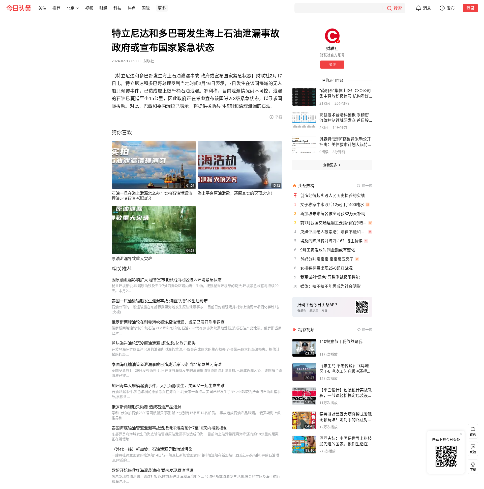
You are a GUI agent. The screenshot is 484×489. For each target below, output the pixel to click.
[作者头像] (332, 35)
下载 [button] (472, 465)
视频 (89, 8)
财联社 (148, 61)
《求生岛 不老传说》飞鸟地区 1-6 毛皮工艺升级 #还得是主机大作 (345, 368)
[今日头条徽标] (18, 8)
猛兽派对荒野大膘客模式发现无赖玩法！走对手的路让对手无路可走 (345, 416)
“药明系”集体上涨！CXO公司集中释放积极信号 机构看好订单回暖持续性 (345, 93)
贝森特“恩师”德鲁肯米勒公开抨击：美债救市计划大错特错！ (345, 141)
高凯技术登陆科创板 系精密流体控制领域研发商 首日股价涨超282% (344, 117)
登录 (470, 8)
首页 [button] (473, 434)
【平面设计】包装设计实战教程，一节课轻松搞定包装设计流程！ (345, 392)
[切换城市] (77, 8)
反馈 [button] (473, 452)
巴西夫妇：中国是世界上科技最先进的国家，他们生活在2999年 (345, 441)
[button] (42, 8)
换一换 (367, 185)
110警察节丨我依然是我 (340, 341)
